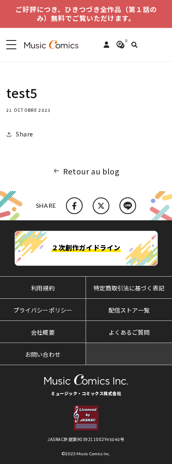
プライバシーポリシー (42, 310)
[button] (9, 44)
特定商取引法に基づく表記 (129, 288)
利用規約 (43, 288)
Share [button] (24, 134)
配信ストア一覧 (129, 310)
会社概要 (43, 332)
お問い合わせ (43, 354)
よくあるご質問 (129, 332)
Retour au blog (91, 171)
